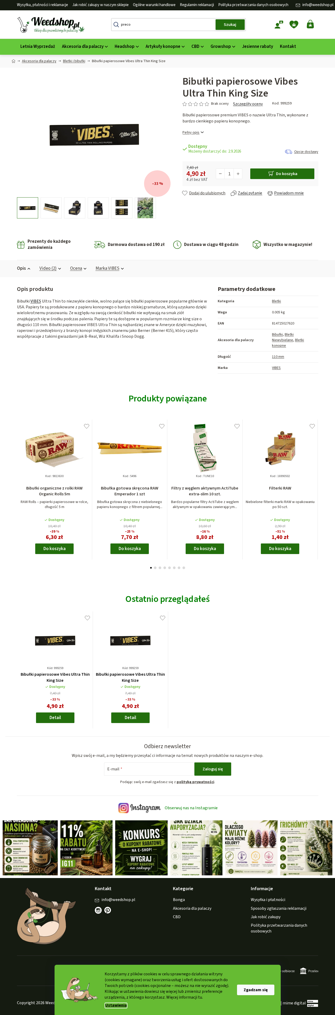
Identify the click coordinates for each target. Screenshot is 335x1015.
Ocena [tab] (76, 268)
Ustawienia (116, 1005)
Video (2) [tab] (48, 268)
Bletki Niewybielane (283, 337)
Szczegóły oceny (248, 104)
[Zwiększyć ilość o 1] (238, 174)
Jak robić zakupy (265, 917)
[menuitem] (38, 46)
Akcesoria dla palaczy (192, 908)
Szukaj (230, 25)
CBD (177, 917)
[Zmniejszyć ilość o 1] (220, 174)
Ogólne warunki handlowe (154, 5)
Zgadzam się (256, 990)
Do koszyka (286, 174)
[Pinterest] (110, 913)
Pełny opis (190, 132)
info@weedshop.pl (317, 5)
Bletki (276, 301)
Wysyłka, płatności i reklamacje (42, 5)
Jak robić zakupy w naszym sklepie (100, 5)
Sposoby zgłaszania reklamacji (278, 908)
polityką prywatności (195, 782)
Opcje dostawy (306, 151)
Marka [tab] (107, 268)
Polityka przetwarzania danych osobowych (253, 5)
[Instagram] (98, 910)
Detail (55, 718)
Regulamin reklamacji (197, 5)
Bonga (179, 900)
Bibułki (277, 334)
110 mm (278, 356)
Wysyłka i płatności (268, 900)
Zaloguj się (213, 769)
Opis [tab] (21, 268)
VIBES (35, 301)
